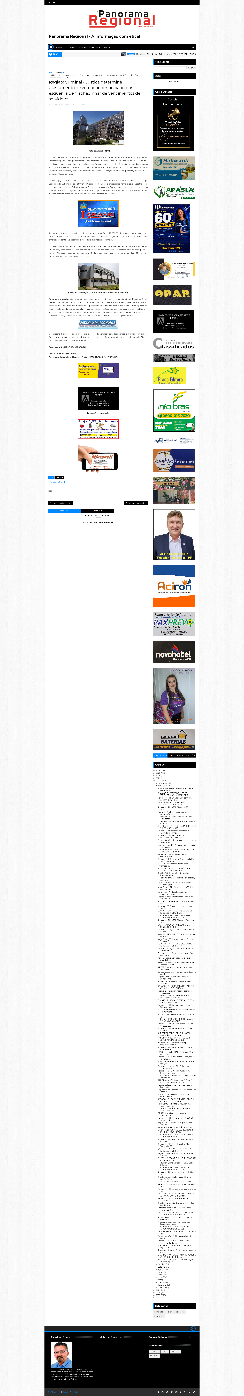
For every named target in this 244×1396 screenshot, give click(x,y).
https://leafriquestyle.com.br (98, 413)
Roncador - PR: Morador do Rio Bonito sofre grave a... (175, 1048)
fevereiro (162, 1285)
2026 (158, 770)
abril (160, 1280)
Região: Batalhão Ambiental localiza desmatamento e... (173, 874)
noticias (74, 54)
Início (59, 47)
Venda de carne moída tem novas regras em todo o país (176, 1260)
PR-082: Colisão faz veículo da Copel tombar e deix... (174, 1095)
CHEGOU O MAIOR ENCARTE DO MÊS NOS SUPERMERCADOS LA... (175, 1213)
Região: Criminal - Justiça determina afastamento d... (173, 1199)
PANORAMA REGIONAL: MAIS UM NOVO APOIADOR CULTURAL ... (176, 851)
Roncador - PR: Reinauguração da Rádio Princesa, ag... (175, 1025)
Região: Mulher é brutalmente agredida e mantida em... (176, 1204)
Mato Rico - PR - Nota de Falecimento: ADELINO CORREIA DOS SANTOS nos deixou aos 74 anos (122, 54)
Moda (107, 47)
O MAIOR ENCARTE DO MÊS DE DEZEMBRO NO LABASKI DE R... (173, 794)
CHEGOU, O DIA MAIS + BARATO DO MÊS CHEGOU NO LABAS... (177, 827)
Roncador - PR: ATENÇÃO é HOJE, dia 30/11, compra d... (175, 808)
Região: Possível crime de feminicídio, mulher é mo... (174, 978)
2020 (158, 1293)
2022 (158, 781)
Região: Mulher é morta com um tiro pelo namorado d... (176, 898)
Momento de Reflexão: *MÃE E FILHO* (175, 1127)
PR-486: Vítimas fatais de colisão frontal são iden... (177, 1185)
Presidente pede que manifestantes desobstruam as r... (174, 1223)
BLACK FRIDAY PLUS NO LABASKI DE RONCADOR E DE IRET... (175, 912)
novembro (163, 786)
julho (160, 1272)
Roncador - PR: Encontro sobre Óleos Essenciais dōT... (174, 1145)
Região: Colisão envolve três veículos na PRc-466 (175, 1154)
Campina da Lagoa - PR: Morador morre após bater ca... (175, 949)
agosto (161, 1269)
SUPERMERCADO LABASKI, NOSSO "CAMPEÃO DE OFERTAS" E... (174, 1034)
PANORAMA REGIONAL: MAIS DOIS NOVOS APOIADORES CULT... (174, 1228)
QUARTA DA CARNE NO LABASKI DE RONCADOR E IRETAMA (175, 1150)
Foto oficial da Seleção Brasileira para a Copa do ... (174, 982)
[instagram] (58, 2)
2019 (158, 1295)
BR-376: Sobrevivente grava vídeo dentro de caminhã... (176, 789)
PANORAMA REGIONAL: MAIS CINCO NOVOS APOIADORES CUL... (175, 1081)
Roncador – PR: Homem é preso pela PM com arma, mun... (176, 860)
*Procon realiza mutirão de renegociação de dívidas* (177, 1251)
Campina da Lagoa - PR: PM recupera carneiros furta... (174, 1067)
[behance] (185, 1392)
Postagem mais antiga (136, 503)
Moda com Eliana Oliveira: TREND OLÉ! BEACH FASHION (175, 855)
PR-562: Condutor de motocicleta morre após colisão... (175, 968)
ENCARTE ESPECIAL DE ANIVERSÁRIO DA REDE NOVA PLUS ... (176, 1131)
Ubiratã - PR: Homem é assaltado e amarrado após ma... (173, 832)
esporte (158, 1312)
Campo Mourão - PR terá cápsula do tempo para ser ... (177, 1237)
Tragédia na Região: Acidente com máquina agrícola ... (177, 1232)
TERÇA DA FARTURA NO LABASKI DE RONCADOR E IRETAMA (175, 945)
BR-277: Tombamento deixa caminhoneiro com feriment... (176, 1011)
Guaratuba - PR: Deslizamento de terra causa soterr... (175, 818)
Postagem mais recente (60, 503)
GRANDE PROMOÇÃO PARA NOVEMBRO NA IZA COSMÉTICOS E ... (177, 1256)
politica (158, 1316)
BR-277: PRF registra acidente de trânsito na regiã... (176, 1062)
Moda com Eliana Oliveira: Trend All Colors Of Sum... (176, 1164)
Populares (175, 755)
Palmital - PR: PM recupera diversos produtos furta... (173, 813)
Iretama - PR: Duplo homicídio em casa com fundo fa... (175, 907)
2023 (158, 778)
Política (96, 47)
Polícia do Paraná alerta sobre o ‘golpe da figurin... (176, 1015)
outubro (162, 1264)
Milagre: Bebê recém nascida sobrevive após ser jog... (175, 992)
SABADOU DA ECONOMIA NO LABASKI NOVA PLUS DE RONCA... (176, 1100)
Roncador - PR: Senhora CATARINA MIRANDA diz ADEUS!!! (173, 996)
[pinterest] (167, 1392)
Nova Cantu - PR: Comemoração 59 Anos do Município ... (176, 888)
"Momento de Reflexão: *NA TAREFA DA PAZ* (176, 902)
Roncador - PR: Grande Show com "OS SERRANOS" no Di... (175, 799)
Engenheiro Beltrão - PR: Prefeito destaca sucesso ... (176, 822)
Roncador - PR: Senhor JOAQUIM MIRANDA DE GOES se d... (172, 836)
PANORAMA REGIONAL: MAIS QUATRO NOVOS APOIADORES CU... (176, 1136)
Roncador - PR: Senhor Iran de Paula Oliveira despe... (174, 1006)
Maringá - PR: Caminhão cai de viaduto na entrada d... (176, 935)
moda (169, 1312)
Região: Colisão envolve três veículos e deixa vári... (175, 1086)
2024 (158, 775)
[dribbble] (176, 1392)
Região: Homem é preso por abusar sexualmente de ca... (173, 1242)
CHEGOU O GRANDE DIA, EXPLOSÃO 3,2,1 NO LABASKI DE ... (177, 1159)
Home (51, 72)
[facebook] (49, 2)
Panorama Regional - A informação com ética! (94, 36)
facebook (97, 511)
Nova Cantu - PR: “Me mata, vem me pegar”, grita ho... (174, 1105)
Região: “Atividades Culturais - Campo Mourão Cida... (174, 1178)
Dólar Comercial (175, 81)
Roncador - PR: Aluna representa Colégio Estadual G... (176, 1140)
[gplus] (163, 1392)
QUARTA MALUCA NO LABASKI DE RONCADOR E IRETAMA (174, 803)
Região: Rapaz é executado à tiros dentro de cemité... (176, 1218)
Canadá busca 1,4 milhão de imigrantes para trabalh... (177, 973)
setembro (162, 1267)
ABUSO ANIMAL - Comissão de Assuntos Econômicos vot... (176, 963)
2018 (158, 1298)
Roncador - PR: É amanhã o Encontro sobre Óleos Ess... (174, 1109)
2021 (158, 1290)
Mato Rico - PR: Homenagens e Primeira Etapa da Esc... (176, 940)
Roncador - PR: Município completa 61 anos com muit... (177, 1190)
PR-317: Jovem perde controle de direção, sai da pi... (176, 879)
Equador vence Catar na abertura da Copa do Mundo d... (176, 954)
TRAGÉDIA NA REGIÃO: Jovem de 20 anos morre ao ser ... (177, 1053)
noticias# (59, 477)
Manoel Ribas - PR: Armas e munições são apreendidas (176, 846)
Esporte (83, 47)
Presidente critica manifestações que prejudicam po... (174, 1246)
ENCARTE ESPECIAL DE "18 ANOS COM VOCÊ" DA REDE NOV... (176, 1001)
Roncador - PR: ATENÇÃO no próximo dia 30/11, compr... (176, 921)
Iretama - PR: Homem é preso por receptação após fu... (173, 1044)
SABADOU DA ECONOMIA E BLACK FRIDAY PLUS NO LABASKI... (174, 869)
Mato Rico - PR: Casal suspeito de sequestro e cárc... (172, 893)
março (161, 1282)
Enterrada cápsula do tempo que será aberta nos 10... (174, 1209)
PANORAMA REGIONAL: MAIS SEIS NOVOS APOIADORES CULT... (174, 916)
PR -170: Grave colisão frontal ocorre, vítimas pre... (174, 865)
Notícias (70, 47)
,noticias (86, 104)
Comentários (189, 756)
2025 (158, 773)
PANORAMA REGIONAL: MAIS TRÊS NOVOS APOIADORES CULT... (174, 1168)
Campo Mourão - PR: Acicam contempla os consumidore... (177, 841)
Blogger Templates (70, 1392)
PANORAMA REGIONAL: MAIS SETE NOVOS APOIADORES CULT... (174, 1039)
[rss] (180, 1392)
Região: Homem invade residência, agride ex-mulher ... (176, 1058)
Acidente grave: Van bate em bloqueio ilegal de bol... (175, 959)
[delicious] (194, 1392)
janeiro (161, 1287)
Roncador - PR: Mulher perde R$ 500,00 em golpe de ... (175, 1119)
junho (161, 1275)
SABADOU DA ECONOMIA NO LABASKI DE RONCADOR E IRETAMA (176, 1195)
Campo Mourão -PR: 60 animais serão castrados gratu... (174, 883)
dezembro (163, 783)
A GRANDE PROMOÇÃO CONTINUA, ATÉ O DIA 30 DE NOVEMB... (176, 1020)
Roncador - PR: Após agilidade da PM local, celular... (177, 1173)
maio (160, 1277)
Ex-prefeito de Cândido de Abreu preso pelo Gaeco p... (177, 1091)
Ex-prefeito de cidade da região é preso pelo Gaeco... (175, 1123)
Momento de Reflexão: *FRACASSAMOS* (176, 1182)
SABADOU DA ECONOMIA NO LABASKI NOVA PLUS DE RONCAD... (176, 987)
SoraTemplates (54, 1392)
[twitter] (54, 2)
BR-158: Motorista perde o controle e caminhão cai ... (174, 1114)
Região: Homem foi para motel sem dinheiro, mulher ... (174, 1072)
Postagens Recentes (160, 756)
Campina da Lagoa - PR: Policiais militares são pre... (176, 930)
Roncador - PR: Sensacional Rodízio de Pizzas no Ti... (175, 1029)
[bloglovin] (171, 1392)
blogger (64, 511)
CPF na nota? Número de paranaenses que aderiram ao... (177, 1076)
